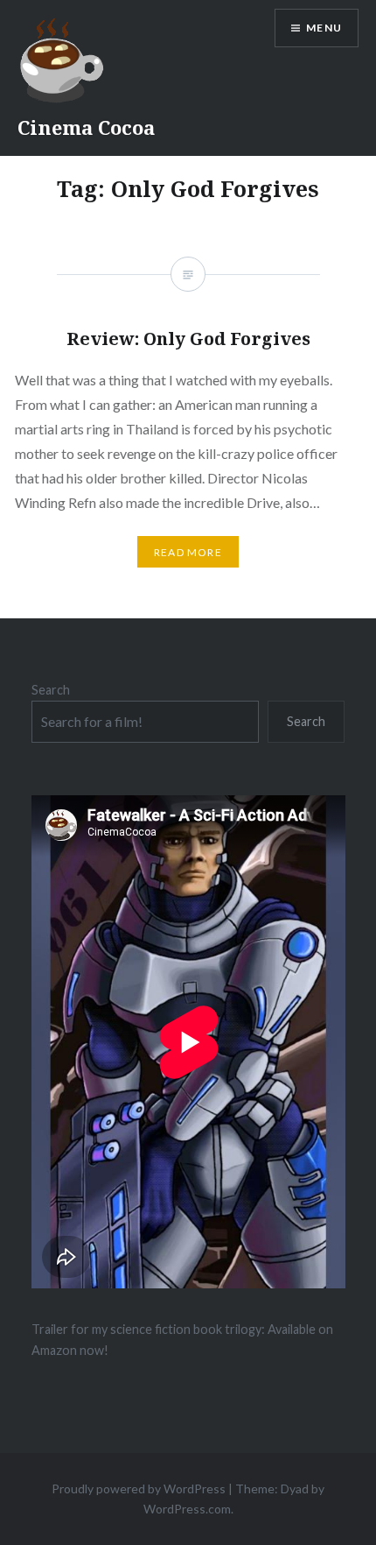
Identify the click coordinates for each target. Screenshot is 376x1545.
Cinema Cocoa (86, 127)
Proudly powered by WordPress (139, 1488)
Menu (324, 27)
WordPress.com (187, 1508)
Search (50, 689)
